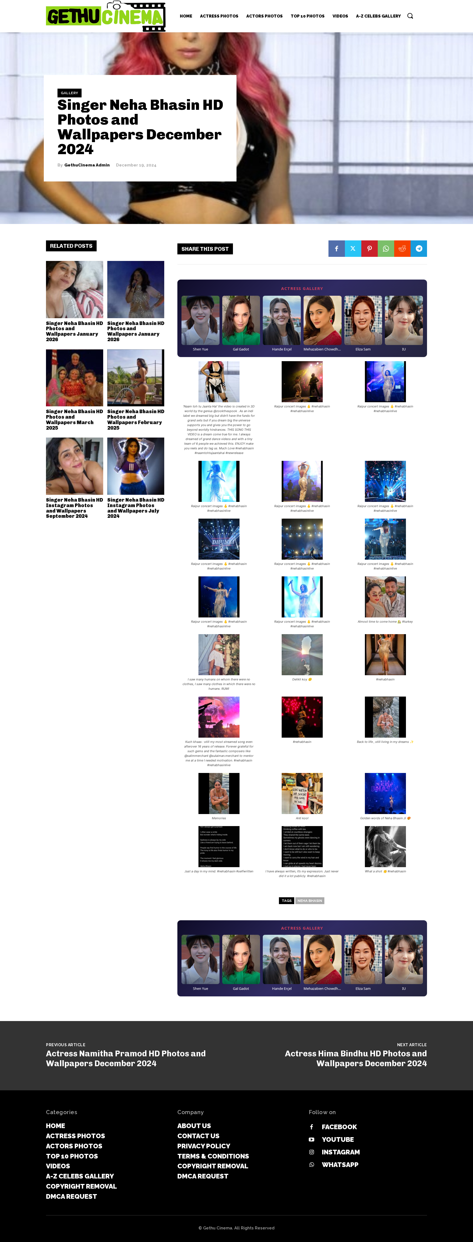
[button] (410, 15)
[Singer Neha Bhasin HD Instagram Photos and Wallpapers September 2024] (74, 466)
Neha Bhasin (310, 901)
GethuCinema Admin (87, 165)
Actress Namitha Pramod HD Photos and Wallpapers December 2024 (126, 1058)
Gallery (69, 93)
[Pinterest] (369, 248)
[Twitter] (353, 248)
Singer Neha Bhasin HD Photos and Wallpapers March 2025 (74, 420)
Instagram (341, 1152)
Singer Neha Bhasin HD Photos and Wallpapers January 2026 (74, 331)
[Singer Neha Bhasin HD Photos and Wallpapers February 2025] (136, 378)
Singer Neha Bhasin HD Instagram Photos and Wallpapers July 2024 (135, 508)
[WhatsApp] (386, 248)
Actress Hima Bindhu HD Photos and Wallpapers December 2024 (356, 1058)
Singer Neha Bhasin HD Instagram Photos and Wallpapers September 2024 (74, 508)
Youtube (338, 1139)
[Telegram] (419, 248)
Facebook (339, 1127)
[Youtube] (311, 1140)
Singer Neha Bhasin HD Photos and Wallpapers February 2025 (135, 420)
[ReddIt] (402, 248)
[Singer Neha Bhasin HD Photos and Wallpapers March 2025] (74, 378)
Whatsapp (340, 1165)
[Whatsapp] (311, 1165)
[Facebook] (336, 248)
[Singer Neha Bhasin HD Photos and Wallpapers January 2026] (74, 289)
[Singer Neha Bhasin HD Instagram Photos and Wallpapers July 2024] (136, 466)
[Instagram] (311, 1152)
